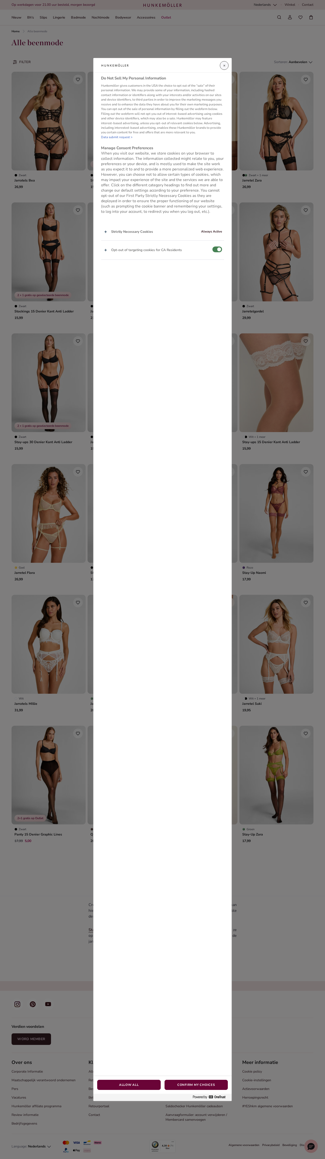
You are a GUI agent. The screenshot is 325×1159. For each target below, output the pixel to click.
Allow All (129, 1085)
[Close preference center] (224, 65)
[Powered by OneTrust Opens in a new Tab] (211, 1097)
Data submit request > (117, 137)
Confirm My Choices (196, 1085)
